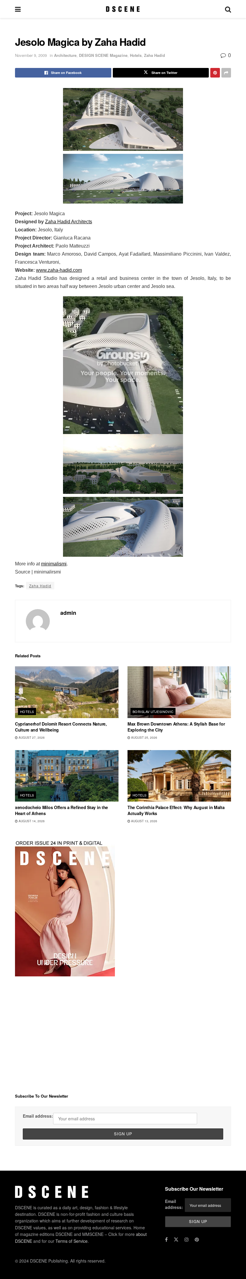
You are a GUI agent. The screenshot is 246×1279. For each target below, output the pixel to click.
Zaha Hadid (154, 55)
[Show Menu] (18, 9)
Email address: (38, 1116)
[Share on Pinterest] (215, 73)
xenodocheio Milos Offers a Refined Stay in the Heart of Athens (61, 810)
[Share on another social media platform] (226, 73)
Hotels (136, 55)
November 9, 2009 (31, 55)
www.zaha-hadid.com (59, 270)
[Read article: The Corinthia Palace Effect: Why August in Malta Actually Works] (179, 776)
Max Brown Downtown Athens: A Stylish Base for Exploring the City (176, 727)
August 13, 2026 (143, 821)
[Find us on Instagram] (186, 1239)
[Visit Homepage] (123, 9)
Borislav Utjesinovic (153, 711)
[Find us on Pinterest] (197, 1239)
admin (68, 613)
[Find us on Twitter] (176, 1239)
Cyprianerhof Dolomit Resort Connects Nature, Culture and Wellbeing (61, 727)
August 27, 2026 (31, 737)
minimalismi (54, 563)
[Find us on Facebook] (166, 1239)
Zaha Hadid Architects (68, 221)
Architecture (65, 55)
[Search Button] (228, 9)
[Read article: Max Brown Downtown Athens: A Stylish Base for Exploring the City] (179, 692)
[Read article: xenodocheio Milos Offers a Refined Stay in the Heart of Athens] (66, 776)
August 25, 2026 (143, 737)
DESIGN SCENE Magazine (103, 55)
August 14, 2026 (31, 821)
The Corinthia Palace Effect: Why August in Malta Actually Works (176, 810)
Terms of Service (72, 1241)
